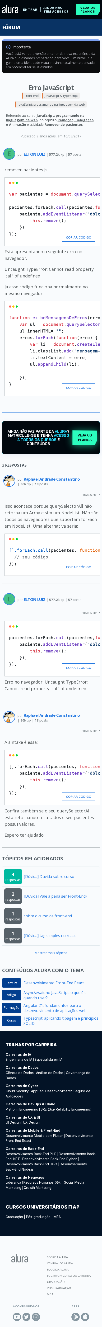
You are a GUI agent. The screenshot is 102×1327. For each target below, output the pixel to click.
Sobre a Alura (57, 1257)
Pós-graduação (38, 1217)
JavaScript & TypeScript (61, 96)
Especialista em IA (48, 1059)
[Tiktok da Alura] (45, 1317)
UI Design (13, 1122)
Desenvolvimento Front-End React (53, 982)
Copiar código (78, 237)
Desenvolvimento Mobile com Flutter (35, 1136)
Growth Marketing (37, 1188)
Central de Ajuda (60, 1263)
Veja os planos (88, 9)
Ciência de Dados (20, 1073)
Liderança (13, 1182)
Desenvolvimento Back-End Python (49, 1159)
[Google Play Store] (75, 1317)
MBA (57, 1217)
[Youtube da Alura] (17, 1317)
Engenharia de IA (19, 1059)
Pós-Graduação (59, 1288)
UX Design (31, 1122)
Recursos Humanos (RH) (42, 1182)
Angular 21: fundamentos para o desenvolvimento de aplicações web (55, 1008)
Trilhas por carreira (31, 1044)
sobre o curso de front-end (48, 916)
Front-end (32, 96)
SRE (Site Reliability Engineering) (66, 1109)
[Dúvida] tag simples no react (50, 935)
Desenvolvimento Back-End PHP (31, 1154)
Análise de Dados (50, 1073)
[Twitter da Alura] (26, 1317)
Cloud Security (17, 1091)
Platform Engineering (22, 1109)
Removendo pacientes (64, 124)
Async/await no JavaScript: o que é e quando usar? (55, 995)
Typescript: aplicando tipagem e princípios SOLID (60, 1021)
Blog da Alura (58, 1269)
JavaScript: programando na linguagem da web (51, 104)
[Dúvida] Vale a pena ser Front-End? (55, 896)
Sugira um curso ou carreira (69, 1275)
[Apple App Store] (85, 1317)
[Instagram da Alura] (36, 1317)
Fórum (11, 27)
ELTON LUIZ (35, 154)
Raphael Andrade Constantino (52, 479)
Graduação (14, 1217)
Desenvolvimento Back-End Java (31, 1164)
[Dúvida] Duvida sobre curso (49, 876)
